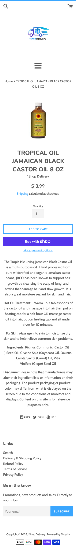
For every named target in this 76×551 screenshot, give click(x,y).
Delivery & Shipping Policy (22, 458)
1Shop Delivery (36, 534)
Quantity (38, 206)
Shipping (22, 194)
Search (8, 453)
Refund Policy (13, 464)
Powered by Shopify (58, 534)
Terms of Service (15, 469)
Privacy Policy (13, 475)
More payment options (38, 250)
